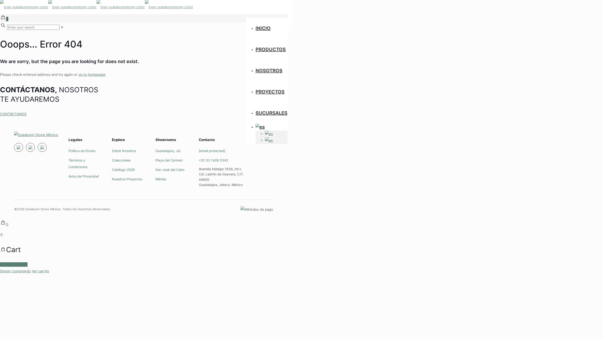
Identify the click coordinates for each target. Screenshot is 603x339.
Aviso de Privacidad (84, 176)
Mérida (160, 179)
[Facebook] (30, 147)
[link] (62, 27)
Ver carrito (40, 271)
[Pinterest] (42, 147)
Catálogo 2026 (123, 170)
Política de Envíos (82, 151)
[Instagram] (18, 147)
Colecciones (121, 160)
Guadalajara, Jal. (168, 151)
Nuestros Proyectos (127, 179)
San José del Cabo (169, 170)
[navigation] (301, 252)
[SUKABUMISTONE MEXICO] (96, 7)
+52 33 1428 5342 (213, 160)
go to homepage (92, 74)
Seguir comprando (15, 271)
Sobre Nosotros (124, 151)
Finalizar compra (14, 264)
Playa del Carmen (169, 160)
